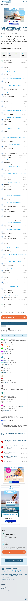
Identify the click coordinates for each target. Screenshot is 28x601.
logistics (5, 378)
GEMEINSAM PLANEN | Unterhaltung (14, 560)
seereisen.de (21, 314)
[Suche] (20, 1)
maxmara (5, 388)
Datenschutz (3, 587)
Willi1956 (5, 408)
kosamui (5, 372)
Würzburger (6, 410)
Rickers (5, 396)
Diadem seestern (7, 357)
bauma (5, 420)
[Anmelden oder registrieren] (23, 1)
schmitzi (5, 399)
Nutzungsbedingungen (6, 586)
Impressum (3, 588)
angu (4, 348)
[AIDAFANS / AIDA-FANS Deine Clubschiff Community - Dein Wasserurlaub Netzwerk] (9, 1)
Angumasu (5, 351)
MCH (4, 392)
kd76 (4, 367)
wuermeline (6, 423)
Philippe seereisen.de (7, 33)
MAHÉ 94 (5, 380)
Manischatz (5, 382)
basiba (4, 353)
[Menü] (26, 1)
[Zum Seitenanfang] (26, 599)
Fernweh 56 (6, 360)
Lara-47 (5, 375)
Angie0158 (5, 344)
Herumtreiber (6, 362)
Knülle (4, 370)
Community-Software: (14, 599)
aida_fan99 (5, 339)
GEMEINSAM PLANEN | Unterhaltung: (13, 323)
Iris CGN (5, 364)
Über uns (3, 584)
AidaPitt (5, 342)
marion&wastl (6, 385)
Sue (4, 401)
